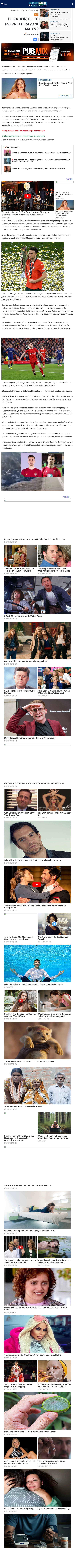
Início (13, 10)
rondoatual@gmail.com (33, 34)
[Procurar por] (73, 5)
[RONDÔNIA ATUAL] (37, 4)
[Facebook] (35, 39)
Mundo (19, 10)
